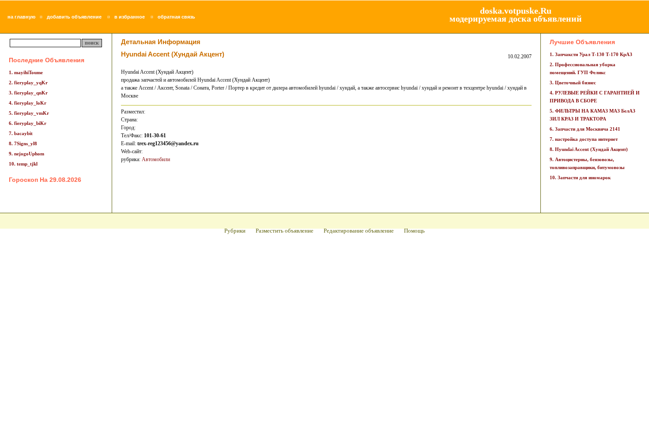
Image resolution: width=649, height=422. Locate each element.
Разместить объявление (284, 230)
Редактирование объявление (359, 230)
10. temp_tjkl (23, 163)
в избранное (129, 16)
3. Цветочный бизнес (573, 82)
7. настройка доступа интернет (584, 139)
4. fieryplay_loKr (27, 103)
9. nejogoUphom (26, 153)
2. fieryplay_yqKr (28, 82)
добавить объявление (74, 16)
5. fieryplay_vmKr (29, 113)
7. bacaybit (21, 133)
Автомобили (156, 159)
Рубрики (234, 230)
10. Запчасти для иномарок (580, 177)
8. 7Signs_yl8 (23, 143)
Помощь (414, 230)
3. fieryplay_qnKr (28, 92)
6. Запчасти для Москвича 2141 (585, 129)
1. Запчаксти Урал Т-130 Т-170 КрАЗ (591, 54)
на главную (21, 16)
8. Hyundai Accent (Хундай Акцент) (589, 149)
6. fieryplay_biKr (27, 123)
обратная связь (176, 16)
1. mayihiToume (26, 72)
